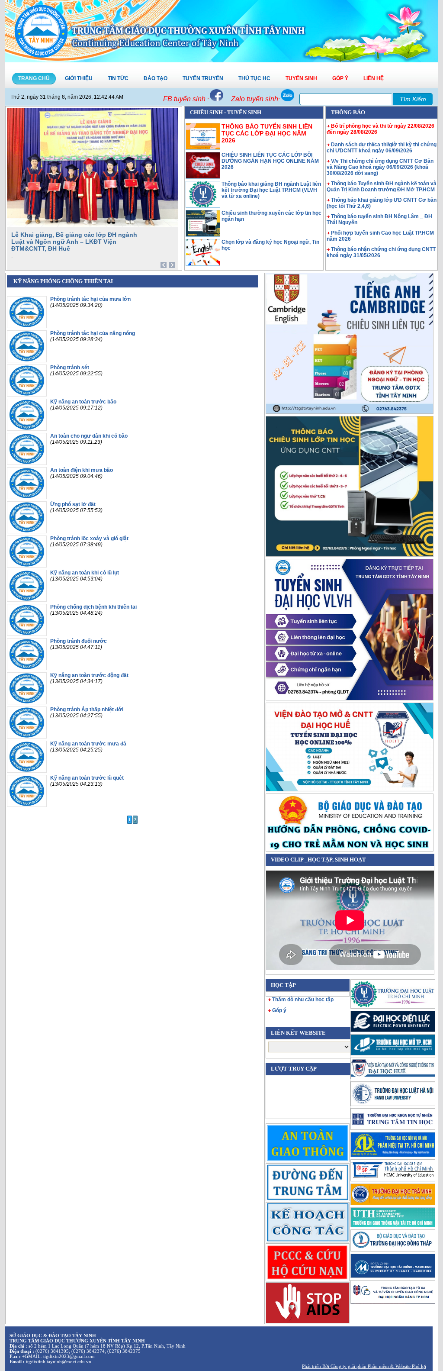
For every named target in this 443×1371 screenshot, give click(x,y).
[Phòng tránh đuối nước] (27, 668)
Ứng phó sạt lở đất (73, 504)
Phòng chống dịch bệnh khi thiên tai (93, 607)
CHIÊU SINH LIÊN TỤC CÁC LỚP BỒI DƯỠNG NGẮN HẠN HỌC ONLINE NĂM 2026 (270, 161)
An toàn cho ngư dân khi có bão (89, 436)
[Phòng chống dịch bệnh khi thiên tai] (27, 634)
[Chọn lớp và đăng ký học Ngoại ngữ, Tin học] (203, 264)
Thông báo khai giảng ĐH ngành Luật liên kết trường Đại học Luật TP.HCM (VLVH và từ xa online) (271, 190)
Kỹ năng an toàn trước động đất (89, 675)
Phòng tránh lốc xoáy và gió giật (89, 538)
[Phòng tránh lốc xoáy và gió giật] (27, 566)
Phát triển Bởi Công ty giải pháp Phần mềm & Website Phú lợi (364, 1366)
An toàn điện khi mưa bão (81, 470)
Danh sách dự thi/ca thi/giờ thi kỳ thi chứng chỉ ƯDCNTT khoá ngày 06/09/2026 (382, 148)
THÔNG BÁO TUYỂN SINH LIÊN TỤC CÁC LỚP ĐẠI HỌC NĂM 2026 (267, 133)
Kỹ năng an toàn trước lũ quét (87, 778)
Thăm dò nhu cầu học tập (303, 1000)
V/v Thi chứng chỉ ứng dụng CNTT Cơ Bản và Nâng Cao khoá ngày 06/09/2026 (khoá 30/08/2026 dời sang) (380, 167)
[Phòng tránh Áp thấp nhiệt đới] (27, 737)
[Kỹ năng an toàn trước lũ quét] (27, 805)
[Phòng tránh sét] (27, 395)
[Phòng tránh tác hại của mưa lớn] (27, 326)
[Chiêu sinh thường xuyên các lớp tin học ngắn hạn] (203, 235)
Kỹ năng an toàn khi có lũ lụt (84, 573)
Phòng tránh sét (69, 368)
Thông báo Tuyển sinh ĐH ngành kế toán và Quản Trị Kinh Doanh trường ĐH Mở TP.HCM (382, 187)
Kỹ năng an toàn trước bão (83, 402)
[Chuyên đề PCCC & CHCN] (308, 1262)
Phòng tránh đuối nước (78, 641)
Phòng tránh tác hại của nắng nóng (92, 333)
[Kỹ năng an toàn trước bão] (27, 429)
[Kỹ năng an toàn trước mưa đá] (27, 771)
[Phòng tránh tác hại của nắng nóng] (27, 361)
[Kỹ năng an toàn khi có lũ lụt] (27, 600)
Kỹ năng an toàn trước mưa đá (88, 744)
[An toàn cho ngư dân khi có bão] (27, 463)
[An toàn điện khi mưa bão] (27, 497)
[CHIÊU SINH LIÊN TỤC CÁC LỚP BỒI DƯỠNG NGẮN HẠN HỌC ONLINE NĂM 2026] (203, 177)
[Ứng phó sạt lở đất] (27, 532)
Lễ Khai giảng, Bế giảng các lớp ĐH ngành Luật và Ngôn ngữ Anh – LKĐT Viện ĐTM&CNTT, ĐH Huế (74, 241)
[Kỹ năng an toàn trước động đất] (27, 703)
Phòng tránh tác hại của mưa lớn (90, 299)
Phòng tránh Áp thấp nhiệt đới (86, 709)
